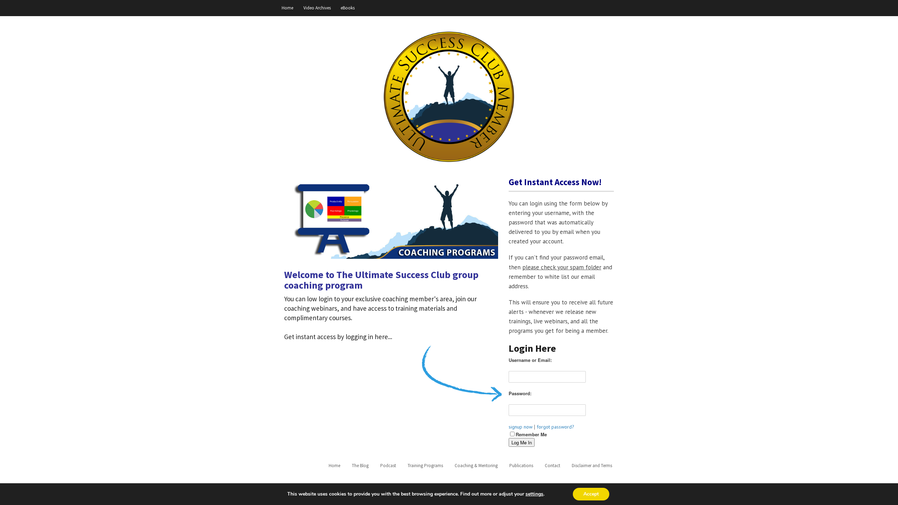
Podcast (388, 466)
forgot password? (555, 427)
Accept (591, 494)
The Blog (360, 466)
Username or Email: (530, 360)
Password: (520, 393)
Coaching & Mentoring (476, 466)
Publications (521, 466)
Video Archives (317, 8)
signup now (520, 427)
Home (287, 8)
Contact (552, 466)
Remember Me (531, 434)
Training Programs (425, 466)
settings (534, 494)
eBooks (348, 8)
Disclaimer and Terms (592, 466)
